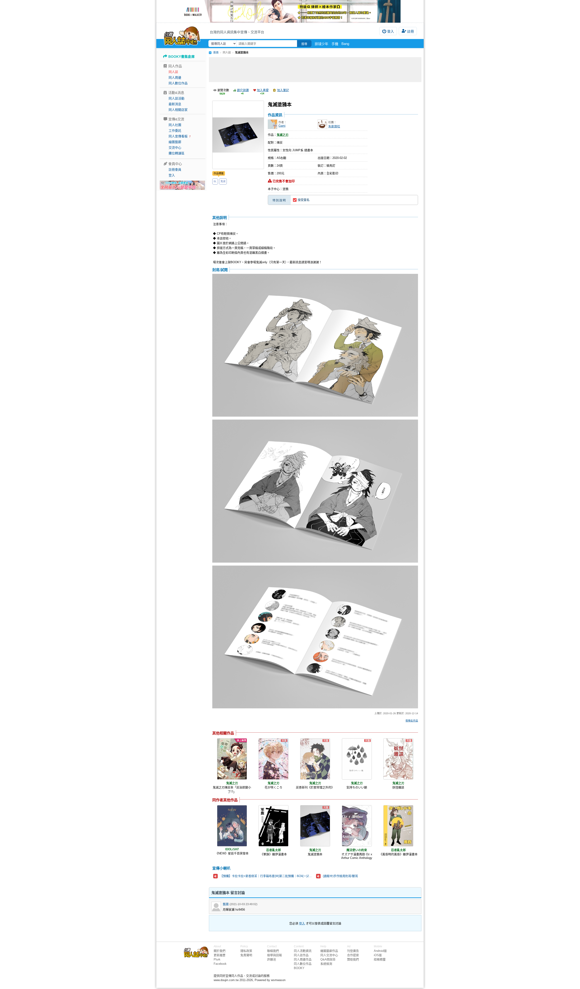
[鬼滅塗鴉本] (315, 825)
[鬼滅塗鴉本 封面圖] (238, 135)
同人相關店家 (178, 110)
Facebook (220, 963)
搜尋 (304, 44)
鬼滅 (222, 181)
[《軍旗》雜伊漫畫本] (273, 825)
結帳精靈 (380, 959)
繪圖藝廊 (175, 142)
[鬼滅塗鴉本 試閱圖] (315, 345)
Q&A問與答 (328, 959)
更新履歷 (219, 955)
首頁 (216, 52)
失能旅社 (334, 126)
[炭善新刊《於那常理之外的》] (315, 759)
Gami (281, 125)
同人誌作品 (301, 955)
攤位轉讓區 (176, 153)
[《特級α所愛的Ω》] (290, 11)
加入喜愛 (263, 90)
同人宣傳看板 (178, 136)
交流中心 (175, 147)
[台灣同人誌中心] (182, 35)
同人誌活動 (176, 98)
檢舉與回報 (274, 955)
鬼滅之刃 (282, 134)
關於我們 (219, 951)
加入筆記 (283, 90)
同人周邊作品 (303, 959)
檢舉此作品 (412, 720)
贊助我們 (353, 959)
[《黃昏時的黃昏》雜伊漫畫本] (398, 825)
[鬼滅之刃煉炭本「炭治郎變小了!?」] (232, 759)
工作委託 (175, 130)
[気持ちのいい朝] (357, 759)
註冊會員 (175, 169)
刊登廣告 (353, 951)
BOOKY (299, 968)
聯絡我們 (273, 951)
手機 (334, 44)
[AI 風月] (182, 187)
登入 (390, 31)
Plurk (217, 959)
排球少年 (321, 44)
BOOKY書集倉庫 (181, 56)
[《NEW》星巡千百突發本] (232, 825)
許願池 (271, 959)
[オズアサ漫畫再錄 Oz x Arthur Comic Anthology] (357, 825)
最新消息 (175, 104)
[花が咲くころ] (273, 759)
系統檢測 (326, 963)
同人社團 (175, 125)
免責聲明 (246, 955)
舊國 (226, 904)
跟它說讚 (243, 90)
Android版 (380, 951)
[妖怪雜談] (398, 759)
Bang (345, 44)
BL (215, 181)
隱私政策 (246, 951)
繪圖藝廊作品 (329, 951)
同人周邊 (175, 77)
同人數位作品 (178, 83)
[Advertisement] (315, 69)
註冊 (410, 31)
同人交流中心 (329, 955)
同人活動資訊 (303, 951)
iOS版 (378, 955)
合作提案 (353, 955)
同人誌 (173, 72)
